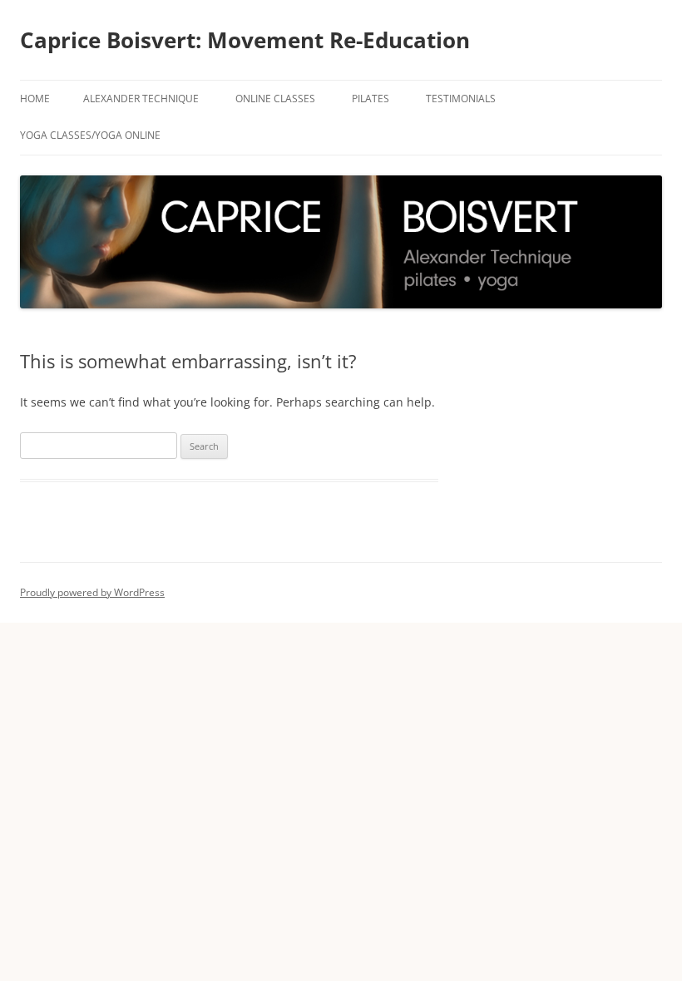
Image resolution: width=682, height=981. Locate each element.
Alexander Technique (141, 98)
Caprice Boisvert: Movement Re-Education (245, 40)
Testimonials (461, 98)
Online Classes (275, 98)
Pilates (370, 98)
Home (35, 98)
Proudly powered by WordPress (92, 592)
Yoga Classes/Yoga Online (90, 135)
